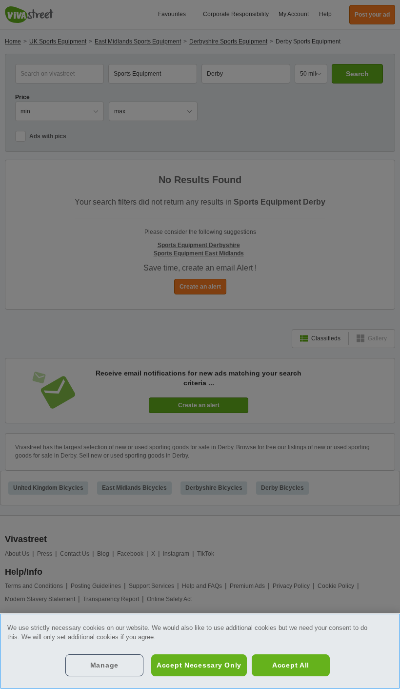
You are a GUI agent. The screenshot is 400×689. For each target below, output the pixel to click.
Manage (104, 665)
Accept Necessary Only (199, 665)
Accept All (290, 665)
